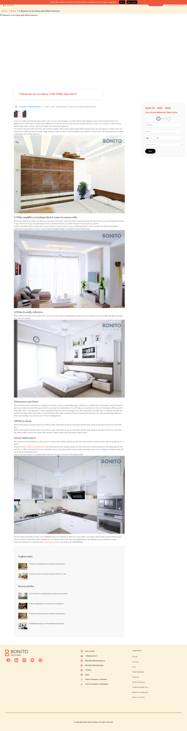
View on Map (89, 651)
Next (150, 151)
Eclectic (135, 657)
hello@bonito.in (91, 656)
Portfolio (88, 670)
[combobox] (148, 138)
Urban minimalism (138, 672)
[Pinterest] (40, 660)
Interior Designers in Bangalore (96, 684)
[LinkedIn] (16, 660)
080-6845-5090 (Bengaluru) (95, 661)
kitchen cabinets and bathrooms (33, 447)
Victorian (135, 662)
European (135, 677)
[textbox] (148, 137)
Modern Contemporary (140, 692)
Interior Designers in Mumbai (96, 679)
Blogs (87, 675)
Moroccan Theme (138, 697)
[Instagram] (24, 660)
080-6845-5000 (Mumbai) (94, 665)
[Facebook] (8, 660)
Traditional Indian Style (140, 687)
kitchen (41, 449)
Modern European (138, 682)
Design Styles (136, 650)
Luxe (134, 667)
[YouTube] (32, 660)
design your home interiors (49, 542)
